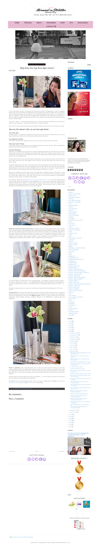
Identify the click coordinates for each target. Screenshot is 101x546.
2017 (70, 421)
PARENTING (72, 256)
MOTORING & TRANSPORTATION (77, 248)
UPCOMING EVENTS (74, 312)
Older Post (61, 451)
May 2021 (72, 347)
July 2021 (72, 343)
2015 (70, 425)
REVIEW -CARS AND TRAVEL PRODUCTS (79, 272)
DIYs (71, 23)
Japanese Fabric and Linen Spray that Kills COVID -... (79, 359)
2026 (70, 321)
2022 (70, 329)
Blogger (68, 542)
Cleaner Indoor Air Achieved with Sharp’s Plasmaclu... (78, 396)
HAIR (70, 222)
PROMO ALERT (72, 264)
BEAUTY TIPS (72, 195)
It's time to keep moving (76, 367)
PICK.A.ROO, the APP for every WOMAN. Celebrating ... (80, 402)
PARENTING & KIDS (74, 258)
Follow (69, 186)
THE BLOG (28, 23)
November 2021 (74, 335)
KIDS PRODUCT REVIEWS (75, 238)
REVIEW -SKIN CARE (74, 287)
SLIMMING (71, 304)
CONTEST (71, 199)
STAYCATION (72, 305)
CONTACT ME (51, 26)
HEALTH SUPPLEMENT (75, 230)
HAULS (70, 227)
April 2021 (73, 349)
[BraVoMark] (79, 515)
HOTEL (70, 235)
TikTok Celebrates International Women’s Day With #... (78, 399)
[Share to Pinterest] (14, 70)
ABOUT (39, 23)
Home (37, 451)
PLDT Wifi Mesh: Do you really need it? (80, 405)
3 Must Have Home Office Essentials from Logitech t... (79, 382)
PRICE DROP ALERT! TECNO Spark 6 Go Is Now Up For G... (80, 353)
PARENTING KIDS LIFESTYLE (76, 259)
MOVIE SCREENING (73, 250)
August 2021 (73, 341)
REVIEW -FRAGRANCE (74, 276)
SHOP (62, 23)
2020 (70, 415)
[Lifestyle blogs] (79, 475)
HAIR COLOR (72, 225)
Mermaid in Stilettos (78, 155)
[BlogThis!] (10, 70)
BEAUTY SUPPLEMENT (75, 194)
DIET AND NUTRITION (74, 200)
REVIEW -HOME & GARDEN (75, 279)
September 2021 (74, 339)
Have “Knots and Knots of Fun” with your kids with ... (80, 371)
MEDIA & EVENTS (73, 243)
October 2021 (73, 337)
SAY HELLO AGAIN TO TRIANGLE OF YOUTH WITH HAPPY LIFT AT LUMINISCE (78, 435)
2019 (70, 417)
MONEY (71, 246)
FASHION (71, 210)
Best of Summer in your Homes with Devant (79, 356)
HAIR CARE (71, 223)
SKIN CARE (71, 302)
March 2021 (73, 351)
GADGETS (71, 217)
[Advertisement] (36, 440)
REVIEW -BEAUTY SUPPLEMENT (77, 271)
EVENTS (71, 207)
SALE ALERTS (72, 295)
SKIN (70, 300)
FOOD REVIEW (72, 214)
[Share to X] (12, 70)
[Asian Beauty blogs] (79, 491)
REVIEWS (71, 292)
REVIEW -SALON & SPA (74, 286)
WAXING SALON (73, 313)
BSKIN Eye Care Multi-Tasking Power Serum (38, 180)
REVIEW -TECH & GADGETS (75, 290)
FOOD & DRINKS (73, 212)
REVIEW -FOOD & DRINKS (75, 274)
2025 (70, 323)
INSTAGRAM (51, 23)
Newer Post (12, 451)
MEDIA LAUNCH (73, 245)
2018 (70, 419)
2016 (70, 423)
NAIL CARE (71, 251)
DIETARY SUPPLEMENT (75, 202)
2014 (70, 427)
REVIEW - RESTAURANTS (75, 269)
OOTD (70, 254)
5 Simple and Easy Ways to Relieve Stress (80, 373)
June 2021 (73, 345)
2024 (70, 325)
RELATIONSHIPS (73, 268)
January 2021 (73, 412)
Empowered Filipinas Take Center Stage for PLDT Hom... (80, 376)
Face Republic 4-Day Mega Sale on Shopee (80, 362)
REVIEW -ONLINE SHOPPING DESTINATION (80, 284)
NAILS (70, 253)
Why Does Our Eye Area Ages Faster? (79, 394)
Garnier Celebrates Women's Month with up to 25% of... (80, 388)
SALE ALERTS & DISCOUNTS (76, 297)
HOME (17, 23)
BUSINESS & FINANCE (74, 197)
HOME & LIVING (73, 233)
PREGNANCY (72, 261)
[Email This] (9, 70)
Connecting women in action (77, 369)
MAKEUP (71, 241)
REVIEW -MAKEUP (73, 281)
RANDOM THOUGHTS (74, 266)
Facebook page (32, 382)
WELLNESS (71, 315)
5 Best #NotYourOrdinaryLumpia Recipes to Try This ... (80, 385)
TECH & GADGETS (73, 308)
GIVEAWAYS (72, 218)
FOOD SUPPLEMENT (74, 215)
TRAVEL (71, 310)
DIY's (70, 204)
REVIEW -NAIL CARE (74, 282)
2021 (70, 331)
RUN (70, 294)
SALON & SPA (72, 299)
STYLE (70, 307)
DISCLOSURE (83, 23)
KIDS (70, 236)
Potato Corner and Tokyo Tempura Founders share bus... (78, 391)
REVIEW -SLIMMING (74, 289)
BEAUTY (71, 192)
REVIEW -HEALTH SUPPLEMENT (77, 277)
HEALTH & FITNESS (74, 228)
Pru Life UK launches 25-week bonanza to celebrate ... (80, 379)
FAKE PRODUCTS (73, 209)
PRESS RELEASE (73, 263)
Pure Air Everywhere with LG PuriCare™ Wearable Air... (80, 364)
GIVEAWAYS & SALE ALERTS (76, 220)
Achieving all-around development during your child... (79, 407)
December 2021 (74, 333)
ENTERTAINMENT (73, 205)
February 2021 (73, 410)
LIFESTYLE (71, 240)
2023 (70, 327)
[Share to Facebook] (13, 70)
